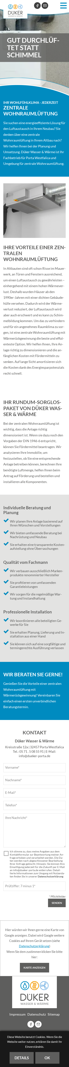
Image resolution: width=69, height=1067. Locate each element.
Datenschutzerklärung (50, 876)
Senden (57, 902)
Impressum (17, 1014)
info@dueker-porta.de (34, 756)
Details (22, 1058)
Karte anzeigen (34, 967)
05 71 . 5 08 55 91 (31, 751)
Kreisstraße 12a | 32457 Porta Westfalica (34, 747)
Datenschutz (36, 1014)
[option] (34, 47)
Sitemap (54, 1014)
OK (47, 1058)
